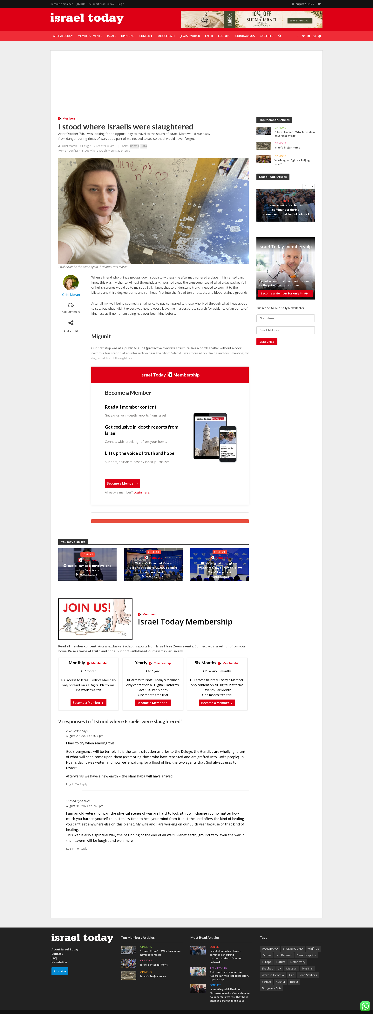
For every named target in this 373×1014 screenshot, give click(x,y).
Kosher (280, 981)
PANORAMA (270, 948)
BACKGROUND (293, 948)
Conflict (73, 150)
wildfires (313, 948)
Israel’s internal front (154, 964)
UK (279, 968)
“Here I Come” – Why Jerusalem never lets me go (295, 133)
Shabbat (267, 968)
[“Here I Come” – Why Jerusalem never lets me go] (263, 130)
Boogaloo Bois (271, 988)
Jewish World (218, 967)
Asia (291, 975)
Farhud (266, 981)
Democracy (297, 962)
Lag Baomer (283, 955)
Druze (267, 955)
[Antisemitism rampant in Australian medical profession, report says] (198, 971)
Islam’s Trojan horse (287, 147)
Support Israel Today (101, 4)
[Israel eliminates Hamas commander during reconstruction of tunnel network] (198, 950)
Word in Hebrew (273, 975)
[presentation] (304, 186)
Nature (281, 962)
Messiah (291, 968)
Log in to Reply (76, 784)
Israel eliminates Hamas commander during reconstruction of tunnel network (285, 209)
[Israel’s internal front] (128, 963)
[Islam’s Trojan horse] (263, 146)
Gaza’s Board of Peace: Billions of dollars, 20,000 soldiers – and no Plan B (153, 567)
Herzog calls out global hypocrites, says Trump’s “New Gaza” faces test (219, 567)
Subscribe (59, 971)
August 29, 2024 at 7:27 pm (84, 736)
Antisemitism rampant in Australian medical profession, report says (229, 975)
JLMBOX (81, 4)
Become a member (62, 4)
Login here (141, 492)
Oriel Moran (69, 146)
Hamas (134, 146)
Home (62, 150)
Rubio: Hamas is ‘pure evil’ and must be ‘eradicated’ (89, 568)
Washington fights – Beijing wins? (292, 162)
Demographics (306, 955)
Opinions (280, 127)
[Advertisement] (186, 87)
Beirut (294, 981)
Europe (267, 962)
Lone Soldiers (308, 975)
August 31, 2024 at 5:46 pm (84, 806)
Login (121, 4)
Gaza (143, 146)
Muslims (307, 968)
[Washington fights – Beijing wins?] (263, 159)
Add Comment (71, 312)
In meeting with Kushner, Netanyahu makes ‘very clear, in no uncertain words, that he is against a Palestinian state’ (230, 995)
